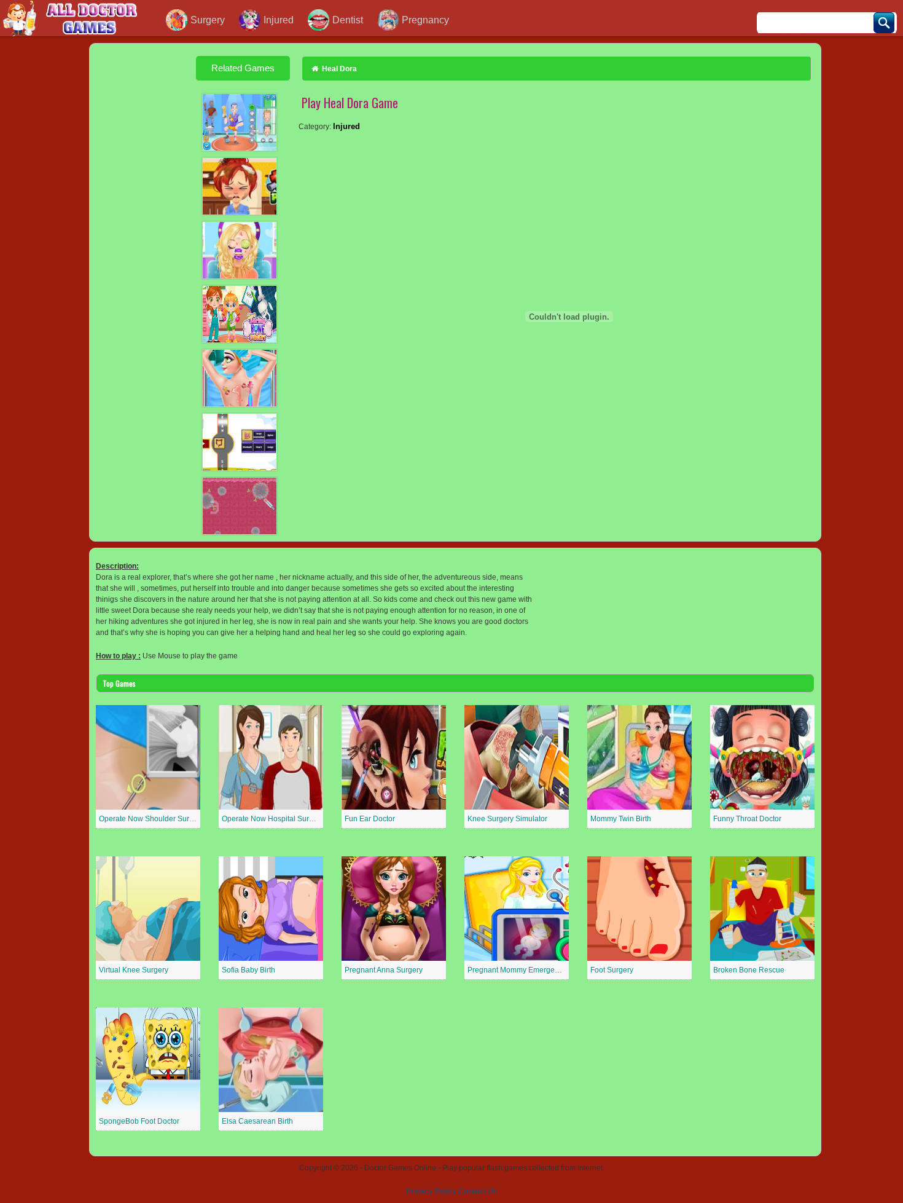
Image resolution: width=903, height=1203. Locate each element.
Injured (279, 20)
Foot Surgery (611, 970)
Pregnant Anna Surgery (384, 970)
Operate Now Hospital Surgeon (274, 818)
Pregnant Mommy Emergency (516, 970)
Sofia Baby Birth (248, 970)
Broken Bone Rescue (748, 970)
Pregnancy (425, 20)
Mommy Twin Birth (620, 818)
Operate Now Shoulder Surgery (151, 818)
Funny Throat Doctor (747, 818)
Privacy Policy (431, 1191)
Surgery (207, 20)
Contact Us (478, 1191)
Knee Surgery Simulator (507, 818)
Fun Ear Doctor (370, 818)
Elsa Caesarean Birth (257, 1121)
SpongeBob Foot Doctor (139, 1121)
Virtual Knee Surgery (133, 970)
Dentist (347, 20)
